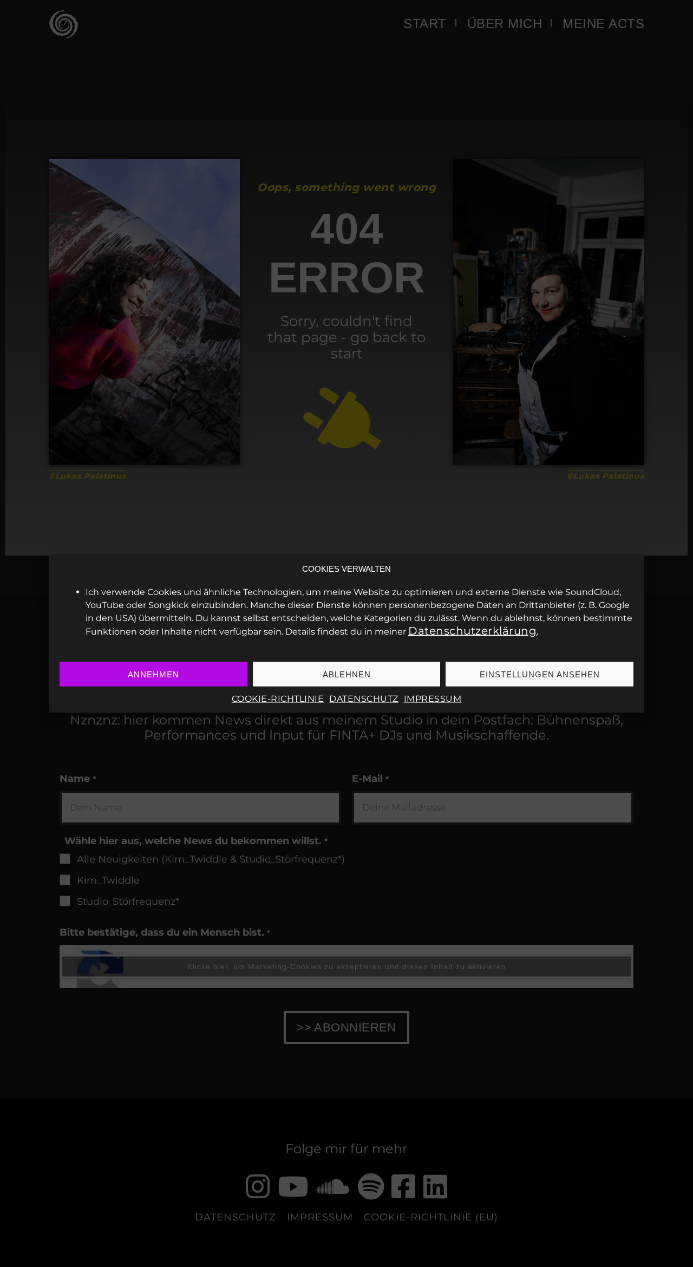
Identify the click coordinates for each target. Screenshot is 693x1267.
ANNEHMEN (153, 673)
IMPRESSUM (433, 699)
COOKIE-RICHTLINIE (278, 699)
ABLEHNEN (347, 673)
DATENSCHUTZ (363, 699)
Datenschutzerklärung (472, 630)
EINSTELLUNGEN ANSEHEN (540, 673)
